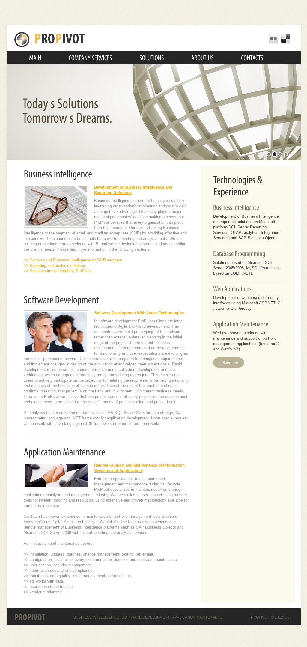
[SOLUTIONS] (151, 57)
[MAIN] (35, 57)
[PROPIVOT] (49, 39)
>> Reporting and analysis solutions (55, 265)
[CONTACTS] (252, 57)
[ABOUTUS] (202, 57)
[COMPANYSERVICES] (90, 57)
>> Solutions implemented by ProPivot (57, 271)
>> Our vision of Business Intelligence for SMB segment (73, 260)
